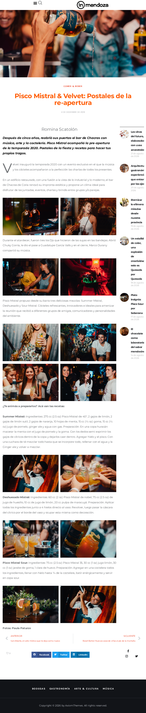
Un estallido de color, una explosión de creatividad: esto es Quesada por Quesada (138, 259)
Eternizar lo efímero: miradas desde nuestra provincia (137, 211)
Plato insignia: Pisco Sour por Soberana (137, 304)
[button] (35, 3)
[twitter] (136, 656)
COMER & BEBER (73, 86)
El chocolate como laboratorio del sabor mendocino (138, 340)
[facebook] (128, 651)
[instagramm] (126, 656)
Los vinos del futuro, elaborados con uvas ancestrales (138, 140)
